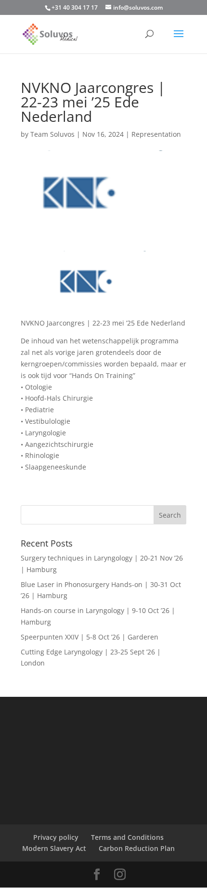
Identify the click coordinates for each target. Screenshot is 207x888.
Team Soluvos (52, 134)
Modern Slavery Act (54, 848)
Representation (156, 134)
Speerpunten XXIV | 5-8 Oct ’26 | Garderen (89, 636)
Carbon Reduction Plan (137, 848)
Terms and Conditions (127, 837)
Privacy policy (55, 837)
